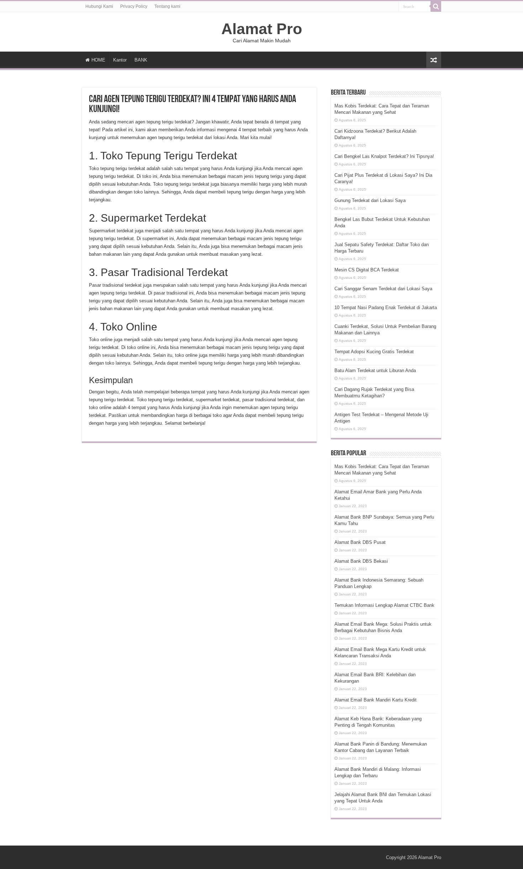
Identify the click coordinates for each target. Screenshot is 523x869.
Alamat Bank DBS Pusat (360, 542)
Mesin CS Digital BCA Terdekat (366, 269)
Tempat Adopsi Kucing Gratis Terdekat (374, 351)
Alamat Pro (261, 28)
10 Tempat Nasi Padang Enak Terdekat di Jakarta (385, 307)
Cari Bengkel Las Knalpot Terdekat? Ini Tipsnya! (384, 156)
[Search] (435, 6)
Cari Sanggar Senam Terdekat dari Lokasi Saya (383, 288)
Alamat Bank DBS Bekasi (361, 561)
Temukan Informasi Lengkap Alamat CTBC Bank (384, 605)
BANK (140, 60)
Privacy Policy (133, 6)
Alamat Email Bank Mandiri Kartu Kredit (375, 700)
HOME (98, 60)
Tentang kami (167, 6)
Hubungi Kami (99, 6)
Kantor (120, 60)
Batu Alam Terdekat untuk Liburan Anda (375, 370)
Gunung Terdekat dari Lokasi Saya (370, 200)
